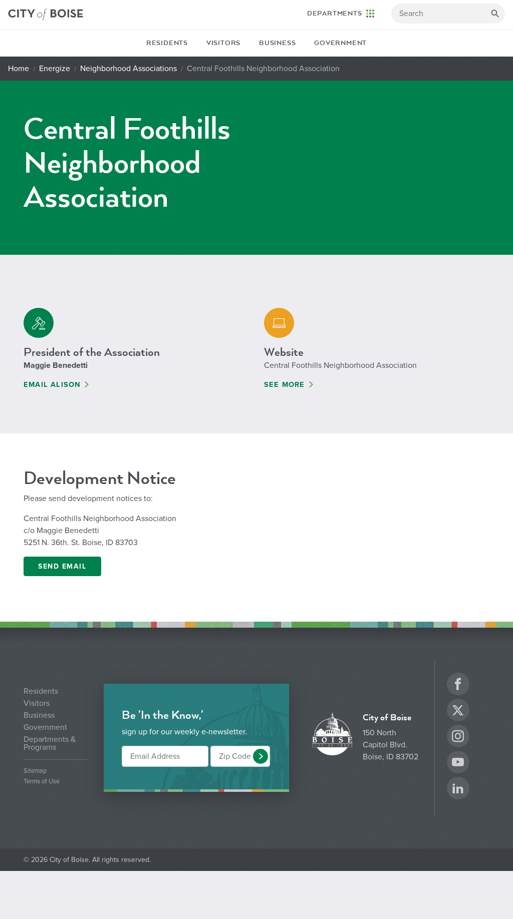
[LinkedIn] (458, 789)
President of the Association (92, 352)
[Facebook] (458, 685)
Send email (62, 566)
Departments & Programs (50, 743)
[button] (260, 756)
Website (284, 352)
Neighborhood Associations (128, 69)
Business (277, 43)
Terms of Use (42, 781)
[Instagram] (458, 737)
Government (340, 43)
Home (18, 69)
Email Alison (52, 384)
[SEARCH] (494, 13)
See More (284, 384)
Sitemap (35, 771)
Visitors (223, 43)
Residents (167, 43)
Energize (54, 69)
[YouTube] (458, 763)
